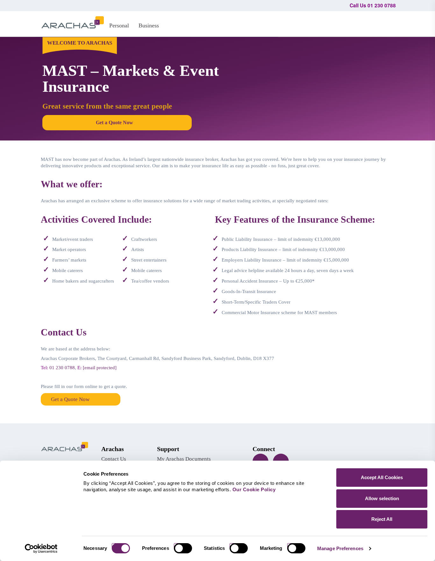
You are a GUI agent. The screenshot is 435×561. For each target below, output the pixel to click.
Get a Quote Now (70, 399)
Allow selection (382, 498)
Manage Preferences (340, 548)
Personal (119, 25)
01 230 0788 (62, 367)
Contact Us (113, 459)
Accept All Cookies (382, 477)
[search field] (388, 23)
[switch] (185, 548)
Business (149, 25)
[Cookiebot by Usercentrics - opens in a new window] (41, 548)
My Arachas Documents (184, 459)
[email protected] (100, 367)
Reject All (381, 519)
